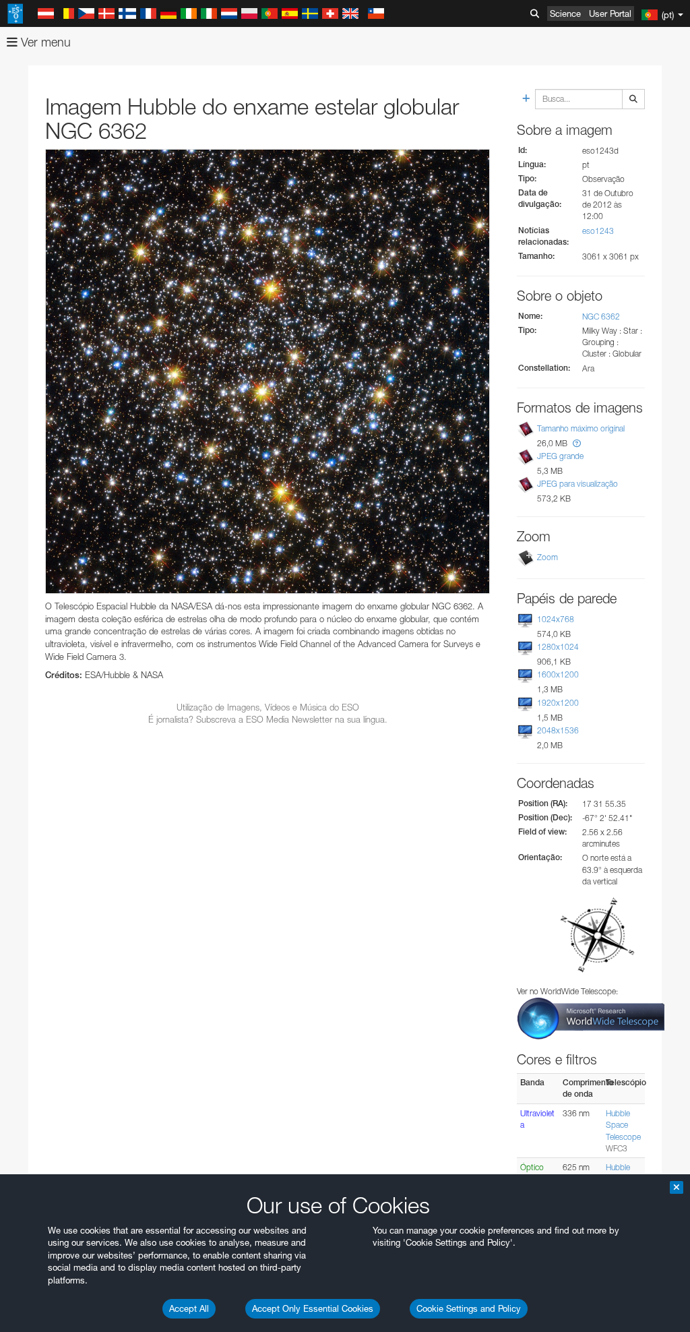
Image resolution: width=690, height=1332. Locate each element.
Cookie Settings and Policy (468, 1308)
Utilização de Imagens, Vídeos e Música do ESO (268, 707)
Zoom (547, 557)
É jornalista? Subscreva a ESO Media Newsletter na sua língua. (267, 719)
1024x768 (555, 619)
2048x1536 (558, 730)
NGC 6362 (601, 316)
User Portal (610, 13)
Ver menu (44, 42)
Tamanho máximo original (581, 428)
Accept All (189, 1308)
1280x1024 (558, 647)
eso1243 (598, 231)
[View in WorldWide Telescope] (591, 1017)
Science (565, 13)
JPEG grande (560, 456)
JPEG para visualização (577, 484)
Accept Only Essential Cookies (312, 1308)
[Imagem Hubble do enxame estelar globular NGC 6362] (267, 371)
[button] (577, 443)
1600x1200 (558, 674)
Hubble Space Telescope (623, 1124)
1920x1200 (558, 703)
